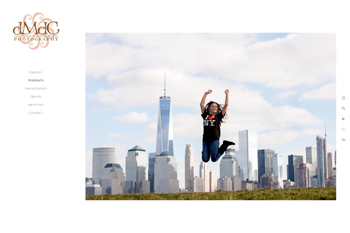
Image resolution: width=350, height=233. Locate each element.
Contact (36, 113)
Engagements (35, 88)
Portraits (36, 80)
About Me (36, 105)
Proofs (35, 96)
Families (35, 72)
